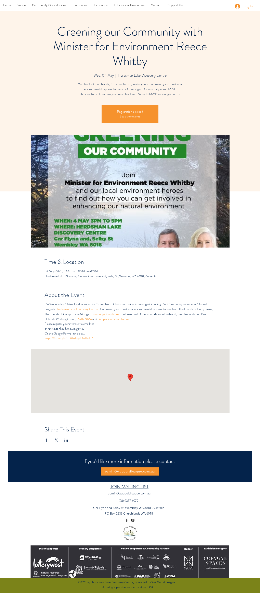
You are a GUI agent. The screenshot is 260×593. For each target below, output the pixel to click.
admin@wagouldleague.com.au (129, 493)
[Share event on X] (56, 440)
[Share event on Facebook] (46, 440)
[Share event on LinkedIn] (66, 440)
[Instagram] (133, 520)
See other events (130, 116)
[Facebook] (127, 520)
